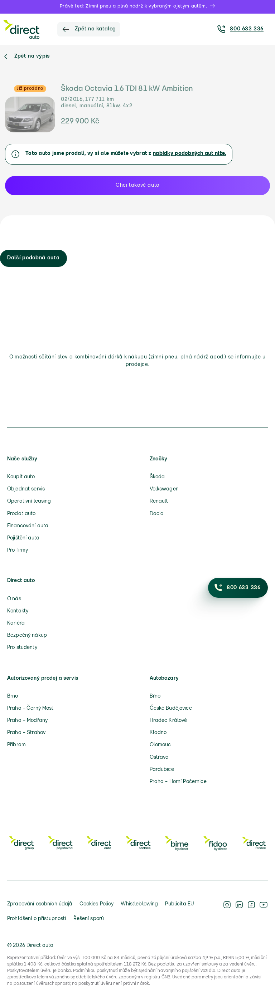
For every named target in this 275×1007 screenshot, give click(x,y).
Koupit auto (21, 477)
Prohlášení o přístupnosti (36, 918)
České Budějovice (171, 708)
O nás (14, 599)
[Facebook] (251, 911)
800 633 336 (247, 29)
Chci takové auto (137, 185)
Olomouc (160, 745)
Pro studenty (22, 647)
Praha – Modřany (27, 720)
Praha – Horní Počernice (178, 781)
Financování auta (27, 526)
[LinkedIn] (239, 911)
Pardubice (162, 769)
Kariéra (16, 623)
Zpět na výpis (32, 56)
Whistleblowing (139, 904)
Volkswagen (164, 489)
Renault (159, 501)
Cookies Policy (96, 904)
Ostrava (159, 757)
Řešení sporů (88, 918)
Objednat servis (26, 489)
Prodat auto (21, 514)
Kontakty (17, 611)
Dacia (157, 514)
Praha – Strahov (26, 732)
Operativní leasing (29, 501)
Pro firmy (17, 550)
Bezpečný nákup (27, 635)
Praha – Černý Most (30, 708)
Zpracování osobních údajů (39, 904)
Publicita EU (179, 904)
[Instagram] (227, 911)
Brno (12, 696)
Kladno (158, 732)
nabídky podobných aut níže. (189, 153)
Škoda (157, 477)
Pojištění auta (23, 538)
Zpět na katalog (95, 29)
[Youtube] (263, 911)
